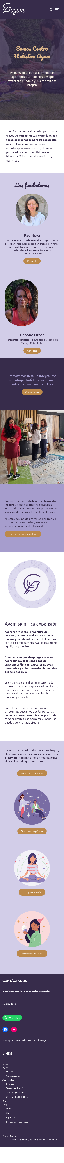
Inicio (5, 1063)
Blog (4, 1101)
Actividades (8, 1079)
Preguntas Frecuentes (17, 1121)
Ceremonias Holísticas (17, 1096)
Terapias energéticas (16, 1092)
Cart (8, 1112)
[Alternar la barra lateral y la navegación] (58, 10)
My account (12, 1117)
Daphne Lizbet (32, 335)
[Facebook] (5, 1029)
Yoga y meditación (15, 1088)
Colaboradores (13, 1075)
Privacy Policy (9, 1136)
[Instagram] (14, 1029)
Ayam (5, 1067)
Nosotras (10, 1071)
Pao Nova (32, 235)
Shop (4, 1104)
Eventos (10, 1083)
